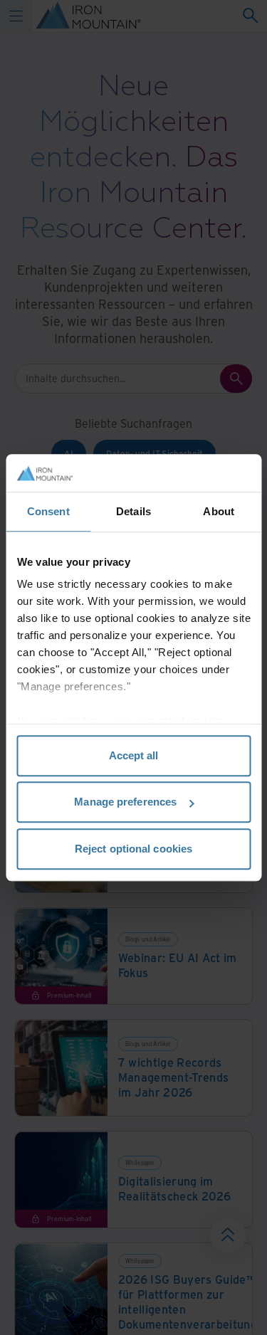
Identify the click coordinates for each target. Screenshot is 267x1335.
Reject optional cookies (133, 849)
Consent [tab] (48, 511)
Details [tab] (133, 511)
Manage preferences (125, 802)
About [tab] (218, 511)
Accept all (134, 755)
